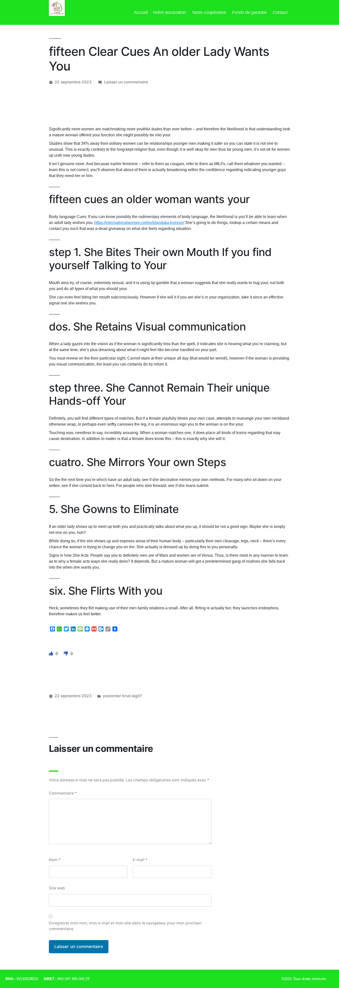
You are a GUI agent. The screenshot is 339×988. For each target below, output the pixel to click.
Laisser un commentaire (126, 82)
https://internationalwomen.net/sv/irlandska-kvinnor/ (139, 222)
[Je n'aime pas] (66, 653)
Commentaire (63, 793)
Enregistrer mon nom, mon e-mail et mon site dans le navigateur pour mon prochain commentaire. (125, 926)
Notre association (169, 12)
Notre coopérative (209, 12)
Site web (57, 888)
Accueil (141, 12)
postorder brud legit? (122, 696)
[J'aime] (51, 653)
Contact (280, 12)
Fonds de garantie (249, 12)
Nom (55, 859)
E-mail (140, 859)
